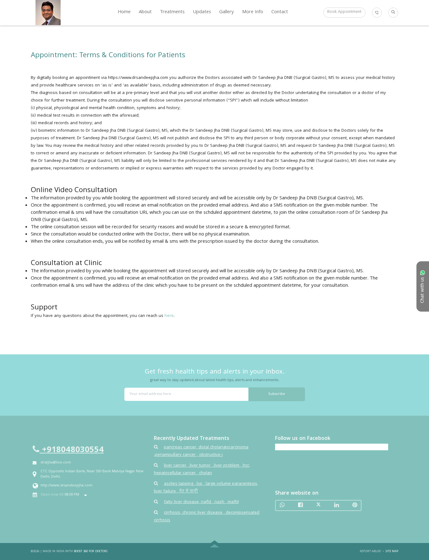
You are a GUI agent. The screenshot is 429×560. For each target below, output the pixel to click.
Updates (202, 12)
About (145, 12)
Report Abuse (370, 551)
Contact (279, 12)
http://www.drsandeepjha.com (66, 485)
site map (392, 551)
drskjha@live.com (56, 462)
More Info (252, 12)
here (169, 316)
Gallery (226, 12)
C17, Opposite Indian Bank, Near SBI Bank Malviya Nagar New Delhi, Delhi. (92, 474)
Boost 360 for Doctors (90, 551)
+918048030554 (72, 450)
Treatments (172, 12)
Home (124, 12)
